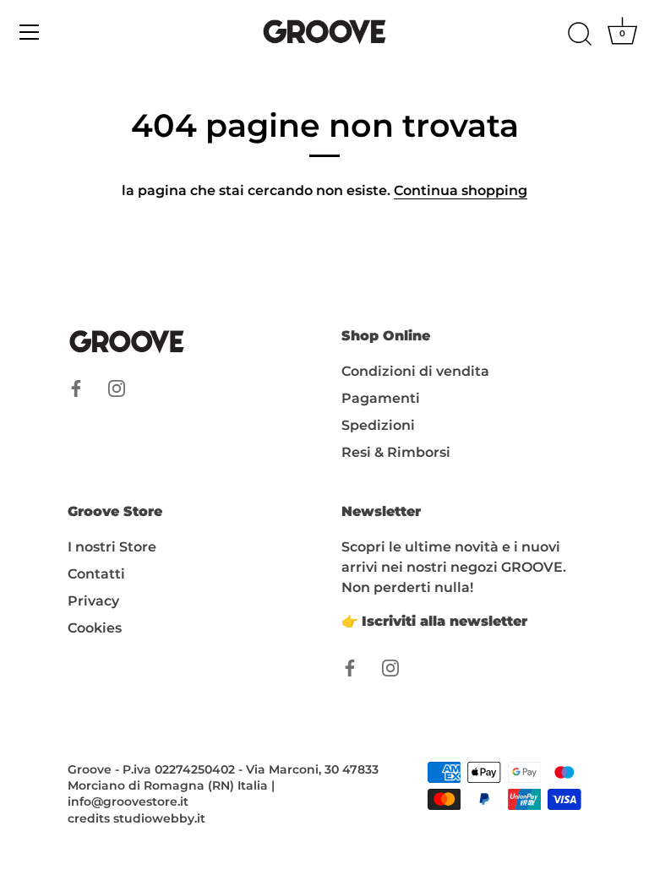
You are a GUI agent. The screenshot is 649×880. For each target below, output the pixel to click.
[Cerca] (579, 34)
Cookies (95, 628)
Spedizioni (378, 425)
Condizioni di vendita (415, 371)
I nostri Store (112, 547)
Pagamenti (380, 398)
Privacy (93, 601)
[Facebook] (76, 388)
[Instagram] (116, 388)
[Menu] (29, 32)
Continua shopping (460, 190)
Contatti (96, 574)
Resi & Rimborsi (395, 452)
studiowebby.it (159, 818)
